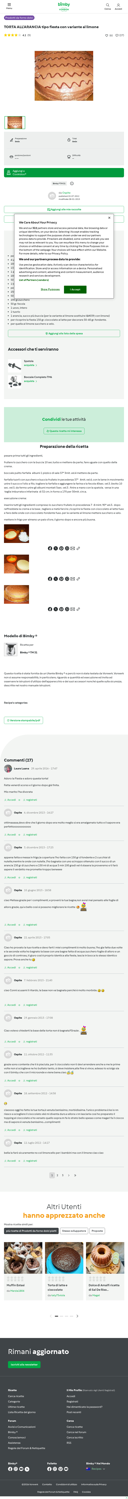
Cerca (70, 1420)
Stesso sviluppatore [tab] (74, 1230)
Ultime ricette (16, 1406)
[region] (64, 256)
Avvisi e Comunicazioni (22, 1426)
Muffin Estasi (16, 1285)
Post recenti (74, 1412)
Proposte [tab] (97, 1230)
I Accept (75, 289)
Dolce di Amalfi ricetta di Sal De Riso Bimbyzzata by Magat (104, 1287)
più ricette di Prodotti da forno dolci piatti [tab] (31, 1230)
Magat (96, 1295)
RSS (69, 1442)
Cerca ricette (16, 1396)
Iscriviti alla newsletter (24, 1364)
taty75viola (58, 1295)
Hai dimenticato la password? (84, 1406)
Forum (12, 1420)
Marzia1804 (17, 1290)
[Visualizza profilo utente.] (52, 195)
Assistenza (14, 1442)
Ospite (66, 192)
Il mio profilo (91, 1390)
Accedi (71, 1396)
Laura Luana (21, 768)
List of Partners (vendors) (34, 280)
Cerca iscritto (75, 1437)
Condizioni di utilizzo (66, 1484)
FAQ (76, 1492)
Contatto (47, 1484)
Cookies (86, 1492)
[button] (9, 6)
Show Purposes (50, 289)
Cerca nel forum (76, 1432)
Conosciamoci (17, 1437)
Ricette (12, 1390)
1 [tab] (56, 1316)
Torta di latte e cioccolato (57, 1287)
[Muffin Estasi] (23, 1258)
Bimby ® (13, 1432)
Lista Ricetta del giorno (22, 1412)
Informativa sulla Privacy (93, 1484)
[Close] (109, 217)
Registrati (72, 1401)
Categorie (14, 1401)
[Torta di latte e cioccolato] (64, 1258)
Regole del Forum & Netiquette (26, 1448)
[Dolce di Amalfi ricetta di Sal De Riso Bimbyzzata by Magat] (105, 1258)
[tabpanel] (64, 1281)
